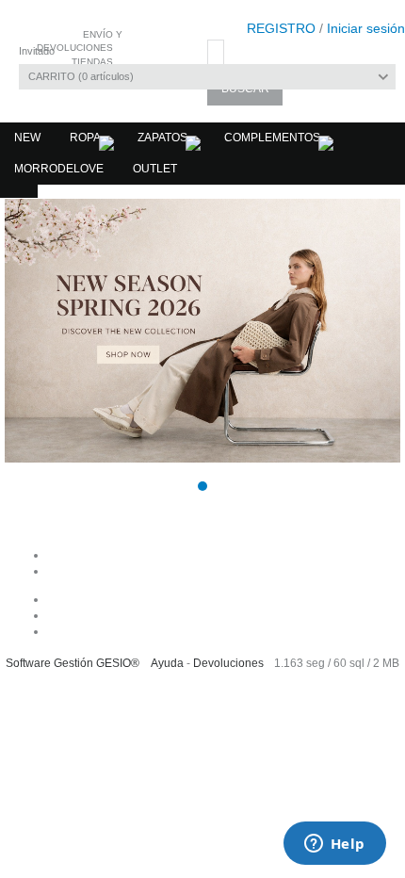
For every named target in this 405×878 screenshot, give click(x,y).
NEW (27, 137)
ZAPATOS (162, 137)
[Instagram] (221, 615)
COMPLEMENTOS (272, 137)
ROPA (85, 137)
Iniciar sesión (366, 28)
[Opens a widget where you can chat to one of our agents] (334, 845)
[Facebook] (221, 599)
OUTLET (155, 168)
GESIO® (117, 663)
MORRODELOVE (59, 168)
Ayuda (167, 663)
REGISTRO (281, 28)
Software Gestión (49, 663)
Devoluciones (228, 663)
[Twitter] (221, 631)
